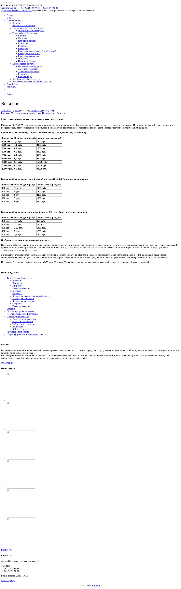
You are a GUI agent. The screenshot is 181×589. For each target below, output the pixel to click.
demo (17, 110)
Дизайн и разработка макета (26, 79)
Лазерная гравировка (28, 69)
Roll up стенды (25, 76)
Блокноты (23, 43)
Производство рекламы (23, 64)
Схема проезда (8, 580)
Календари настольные (29, 53)
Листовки (23, 38)
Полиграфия (37, 110)
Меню (10, 94)
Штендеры (23, 74)
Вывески (16, 23)
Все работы (6, 550)
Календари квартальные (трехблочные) (37, 51)
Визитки (22, 35)
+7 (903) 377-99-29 (49, 8)
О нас (9, 18)
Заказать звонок (8, 8)
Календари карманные (29, 56)
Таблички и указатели (28, 71)
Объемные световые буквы (31, 30)
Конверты (23, 48)
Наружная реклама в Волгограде (28, 28)
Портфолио (12, 84)
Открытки (23, 58)
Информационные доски (30, 66)
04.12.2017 (6, 110)
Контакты (11, 87)
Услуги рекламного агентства (25, 113)
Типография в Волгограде (25, 33)
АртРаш (96, 585)
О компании (7, 363)
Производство (14, 20)
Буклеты (22, 46)
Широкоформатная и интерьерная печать (32, 81)
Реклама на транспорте (23, 25)
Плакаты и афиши (27, 41)
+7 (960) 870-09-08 (30, 8)
